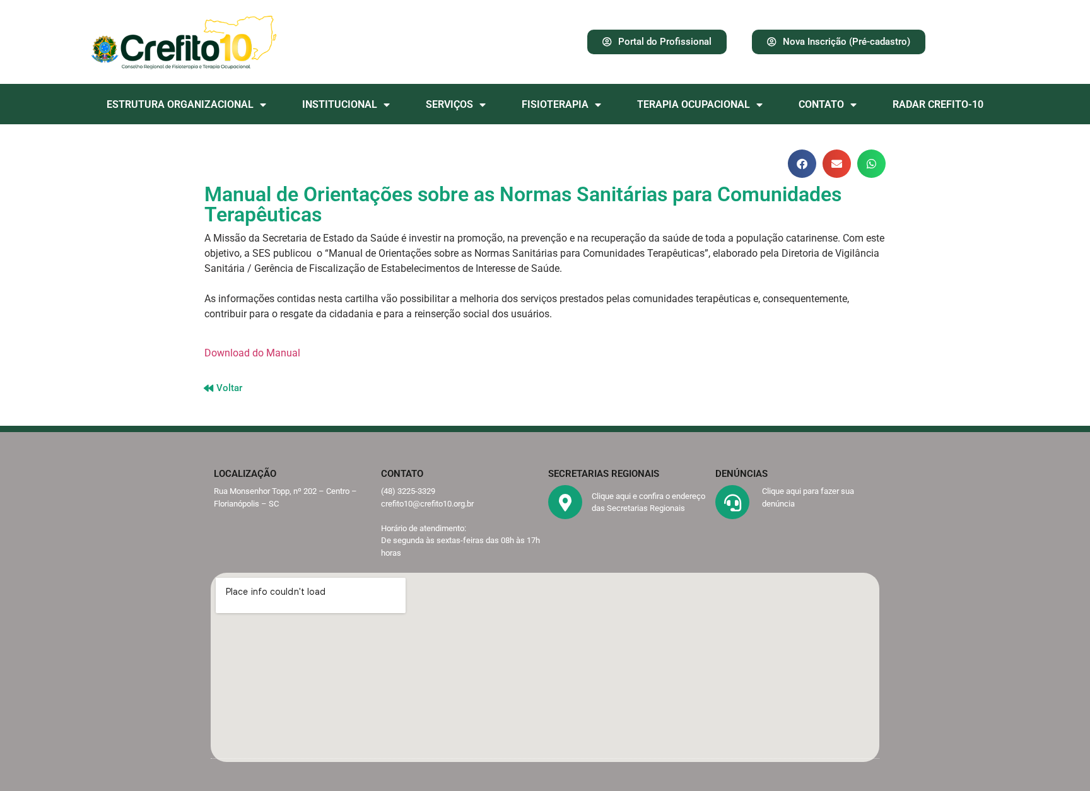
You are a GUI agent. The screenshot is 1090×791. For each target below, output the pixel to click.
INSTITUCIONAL (339, 104)
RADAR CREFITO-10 (938, 104)
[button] (802, 163)
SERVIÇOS (449, 104)
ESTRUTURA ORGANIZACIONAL (180, 104)
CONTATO (821, 104)
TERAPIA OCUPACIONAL (693, 104)
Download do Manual (252, 353)
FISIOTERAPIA (555, 104)
